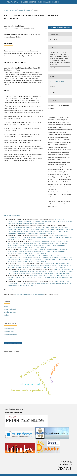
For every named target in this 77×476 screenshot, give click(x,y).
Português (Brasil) (10, 309)
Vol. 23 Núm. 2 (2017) (25, 10)
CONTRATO (34, 275)
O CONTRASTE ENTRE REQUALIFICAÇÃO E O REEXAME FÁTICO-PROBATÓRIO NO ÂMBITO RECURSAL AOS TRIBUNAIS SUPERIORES (38, 242)
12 (19, 290)
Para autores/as (9, 331)
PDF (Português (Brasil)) (60, 27)
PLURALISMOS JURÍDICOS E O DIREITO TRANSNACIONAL (39, 250)
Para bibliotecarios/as (10, 334)
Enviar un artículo (13, 343)
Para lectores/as (9, 328)
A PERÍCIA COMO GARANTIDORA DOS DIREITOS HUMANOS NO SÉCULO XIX (37, 236)
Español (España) (10, 312)
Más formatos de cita (58, 68)
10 (15, 290)
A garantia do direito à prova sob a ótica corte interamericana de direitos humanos (39, 282)
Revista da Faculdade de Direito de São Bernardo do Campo (33, 2)
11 (17, 290)
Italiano (6, 315)
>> (23, 290)
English (6, 306)
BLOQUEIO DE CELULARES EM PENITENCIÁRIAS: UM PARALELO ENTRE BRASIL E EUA (36, 220)
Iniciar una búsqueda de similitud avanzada (30, 294)
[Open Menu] (4, 2)
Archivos (13, 10)
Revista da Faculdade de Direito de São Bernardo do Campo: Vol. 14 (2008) (40, 222)
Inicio (6, 10)
